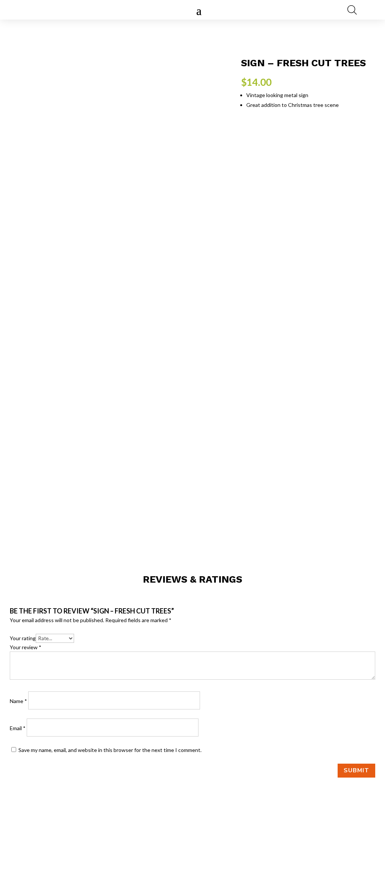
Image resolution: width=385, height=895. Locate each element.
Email (18, 728)
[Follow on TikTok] (208, 857)
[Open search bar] (352, 9)
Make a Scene (330, 855)
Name (18, 701)
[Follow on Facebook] (177, 857)
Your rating (23, 638)
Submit (356, 770)
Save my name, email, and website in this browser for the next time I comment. (110, 750)
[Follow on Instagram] (192, 857)
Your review (25, 647)
